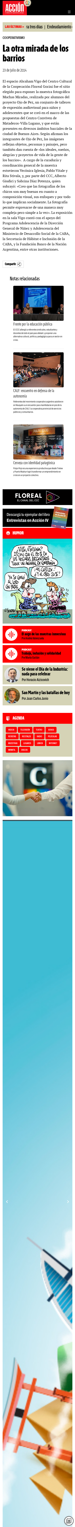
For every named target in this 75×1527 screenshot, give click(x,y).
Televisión (25, 730)
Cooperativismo (14, 38)
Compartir (10, 264)
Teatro (39, 730)
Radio (39, 736)
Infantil (11, 750)
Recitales (26, 736)
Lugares (27, 743)
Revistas (12, 736)
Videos (11, 730)
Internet (53, 743)
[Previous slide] (7, 1201)
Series (51, 730)
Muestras (12, 743)
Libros (40, 743)
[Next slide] (68, 1201)
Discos (24, 750)
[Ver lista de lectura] (69, 1521)
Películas (52, 736)
